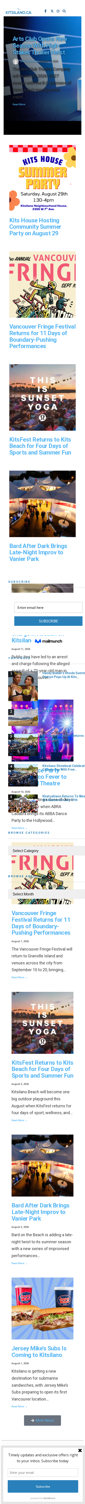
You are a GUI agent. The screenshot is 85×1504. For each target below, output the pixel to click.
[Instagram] (58, 11)
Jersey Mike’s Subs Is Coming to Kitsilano (39, 1351)
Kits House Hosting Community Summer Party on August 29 (35, 227)
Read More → (19, 977)
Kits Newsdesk (28, 61)
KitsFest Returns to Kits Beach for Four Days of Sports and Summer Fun (40, 446)
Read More (19, 104)
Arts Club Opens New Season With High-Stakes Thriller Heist (40, 45)
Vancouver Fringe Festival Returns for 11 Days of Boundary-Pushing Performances (42, 336)
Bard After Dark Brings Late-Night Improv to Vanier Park (38, 552)
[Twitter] (52, 11)
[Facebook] (46, 11)
